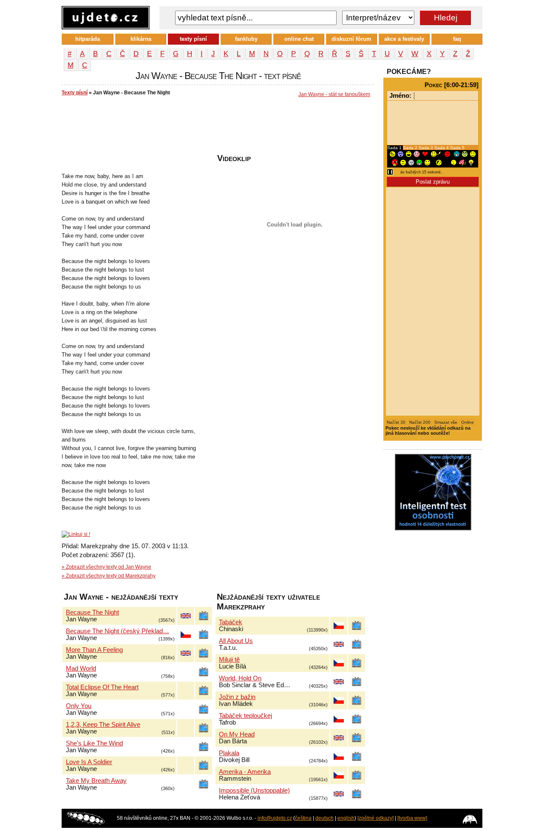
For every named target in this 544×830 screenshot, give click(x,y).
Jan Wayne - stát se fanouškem (334, 94)
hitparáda (87, 39)
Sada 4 (442, 147)
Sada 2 (411, 147)
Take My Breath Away (96, 780)
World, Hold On (240, 678)
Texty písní (75, 93)
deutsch (324, 818)
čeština (303, 818)
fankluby (246, 39)
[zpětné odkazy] (375, 818)
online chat (299, 39)
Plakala (229, 753)
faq (457, 39)
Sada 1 (395, 147)
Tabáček (230, 622)
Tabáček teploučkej (245, 715)
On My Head (237, 734)
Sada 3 (426, 147)
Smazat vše (445, 422)
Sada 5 (457, 147)
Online (467, 422)
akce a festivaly (404, 39)
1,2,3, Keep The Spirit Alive (103, 724)
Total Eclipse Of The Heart (102, 687)
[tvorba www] (412, 818)
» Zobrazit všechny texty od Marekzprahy (109, 576)
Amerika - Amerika (245, 771)
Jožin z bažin (237, 697)
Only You (78, 706)
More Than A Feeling (94, 649)
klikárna (140, 39)
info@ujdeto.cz (275, 818)
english (345, 818)
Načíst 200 (420, 422)
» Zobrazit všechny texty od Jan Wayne (106, 567)
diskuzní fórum (351, 39)
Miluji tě (229, 659)
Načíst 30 (397, 422)
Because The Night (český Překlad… (117, 631)
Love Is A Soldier (89, 762)
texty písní (193, 39)
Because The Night (92, 612)
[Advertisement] (216, 128)
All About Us (236, 640)
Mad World (81, 668)
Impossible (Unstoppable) (254, 790)
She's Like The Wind (94, 743)
